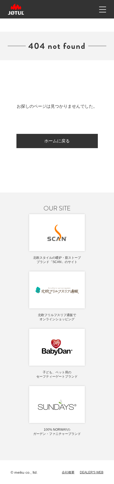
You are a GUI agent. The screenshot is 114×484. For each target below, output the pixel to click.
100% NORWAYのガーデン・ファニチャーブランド (57, 432)
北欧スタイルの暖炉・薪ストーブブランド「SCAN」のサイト (57, 260)
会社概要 (68, 472)
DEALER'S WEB (91, 472)
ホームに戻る (57, 141)
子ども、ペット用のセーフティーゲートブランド (57, 374)
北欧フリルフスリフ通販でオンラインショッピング (57, 317)
